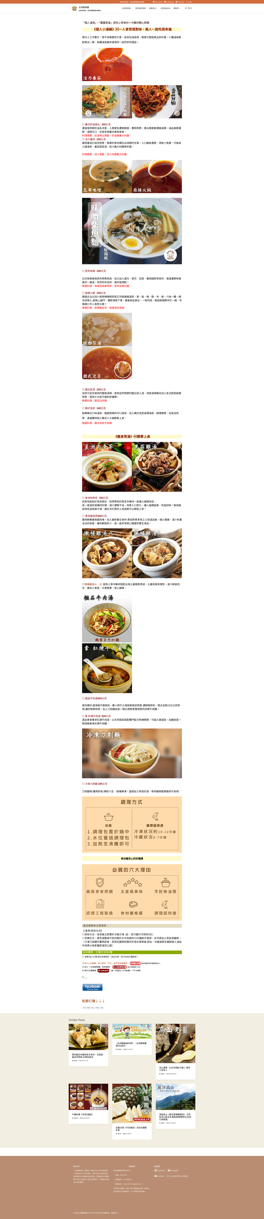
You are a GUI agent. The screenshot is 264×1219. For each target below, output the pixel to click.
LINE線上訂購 (135, 963)
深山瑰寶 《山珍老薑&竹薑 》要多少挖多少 (174, 1069)
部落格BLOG (165, 8)
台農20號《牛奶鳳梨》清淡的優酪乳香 (131, 1129)
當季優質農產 (140, 8)
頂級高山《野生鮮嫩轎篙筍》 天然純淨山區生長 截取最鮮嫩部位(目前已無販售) (175, 1117)
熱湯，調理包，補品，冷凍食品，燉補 (93, 1008)
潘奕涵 (75, 1060)
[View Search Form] (185, 8)
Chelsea (119, 1049)
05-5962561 (103, 971)
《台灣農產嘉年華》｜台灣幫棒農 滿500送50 (131, 1044)
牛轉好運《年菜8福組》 (83, 1114)
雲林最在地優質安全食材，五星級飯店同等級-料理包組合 (87, 1055)
